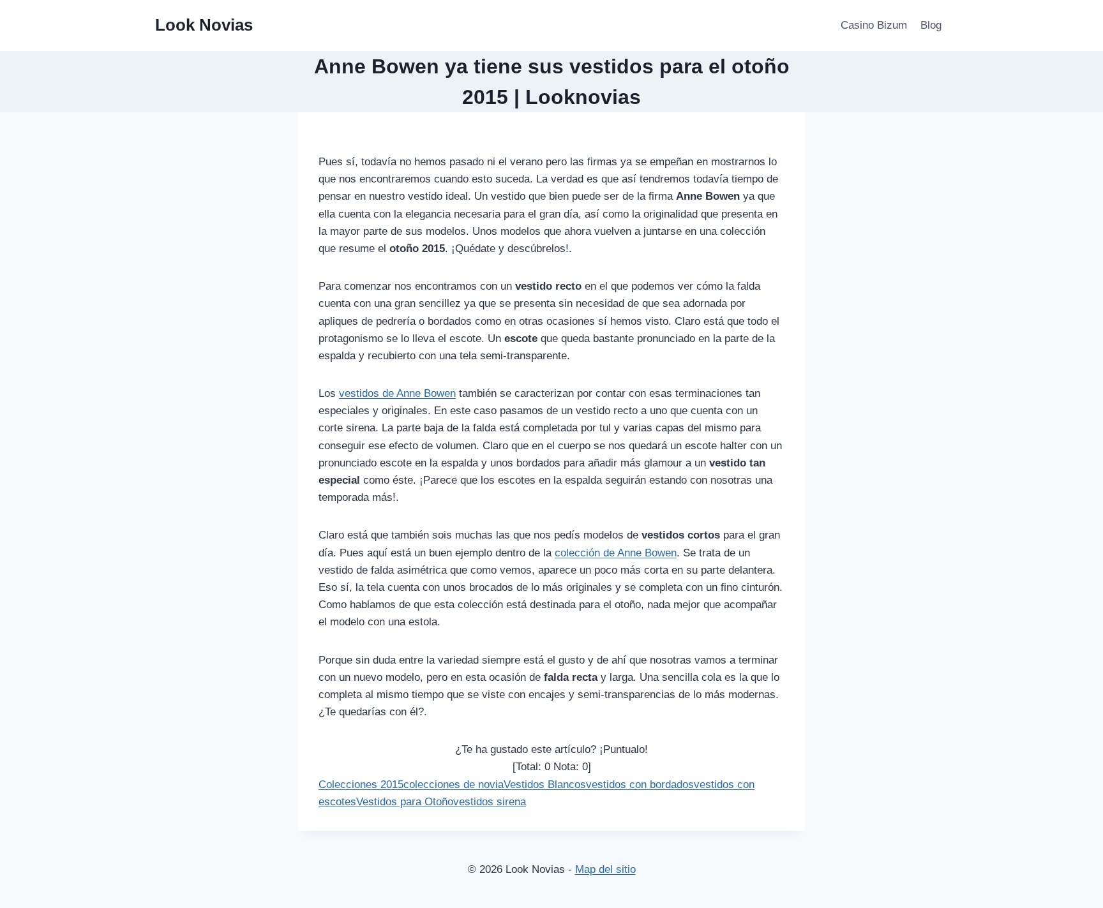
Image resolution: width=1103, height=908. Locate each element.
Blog (931, 25)
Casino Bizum (874, 25)
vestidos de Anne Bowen (397, 393)
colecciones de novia (453, 784)
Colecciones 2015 (361, 784)
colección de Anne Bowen (616, 553)
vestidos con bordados (640, 784)
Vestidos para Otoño (404, 802)
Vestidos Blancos (545, 784)
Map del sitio (605, 869)
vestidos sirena (489, 802)
